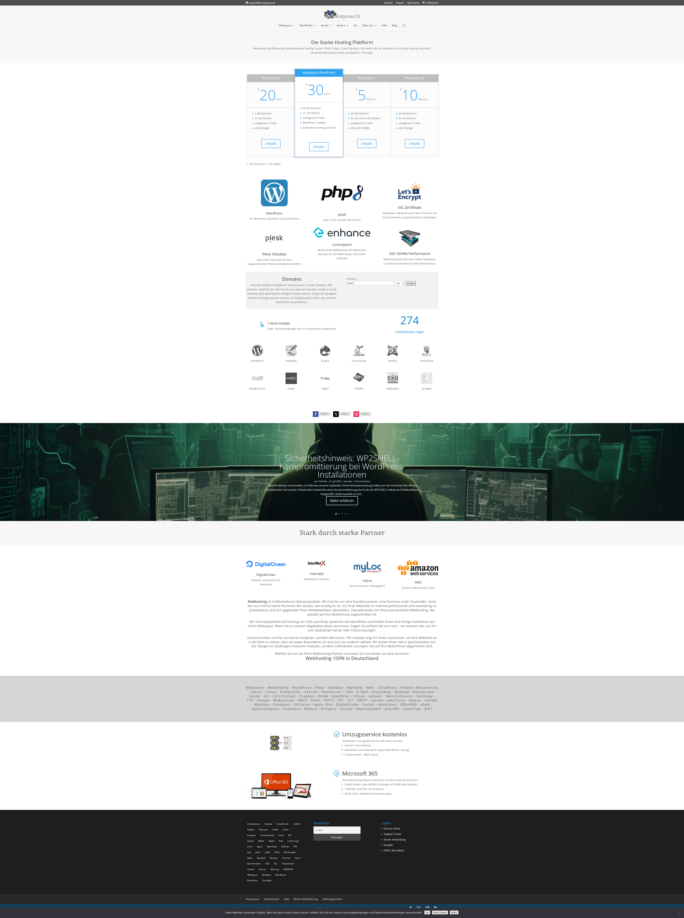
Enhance (251, 835)
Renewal (261, 857)
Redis (250, 857)
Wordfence (280, 874)
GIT (290, 835)
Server (324, 25)
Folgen (324, 413)
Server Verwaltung (395, 839)
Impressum (252, 899)
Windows (266, 874)
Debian (250, 829)
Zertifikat (267, 880)
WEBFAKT (288, 869)
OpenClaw (272, 846)
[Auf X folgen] (336, 414)
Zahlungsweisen (332, 899)
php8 (267, 852)
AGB (286, 899)
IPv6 (281, 840)
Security (347, 481)
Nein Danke (440, 912)
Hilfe (384, 25)
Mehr (454, 912)
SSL (355, 25)
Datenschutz (271, 899)
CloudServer (282, 823)
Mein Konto (413, 3)
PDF (295, 846)
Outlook (285, 846)
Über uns (367, 25)
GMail (261, 840)
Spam (297, 857)
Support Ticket (392, 834)
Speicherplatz (254, 863)
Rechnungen (290, 852)
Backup (268, 823)
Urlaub (250, 869)
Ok (427, 912)
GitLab (250, 840)
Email (285, 829)
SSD (267, 863)
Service (341, 25)
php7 (257, 852)
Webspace (285, 25)
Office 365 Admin (394, 850)
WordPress (306, 25)
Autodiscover (253, 823)
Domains (263, 829)
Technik (322, 481)
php (249, 852)
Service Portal (392, 828)
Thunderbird (288, 863)
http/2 (271, 840)
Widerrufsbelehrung (306, 899)
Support (400, 3)
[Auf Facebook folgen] (315, 414)
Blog (394, 25)
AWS (418, 582)
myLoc (367, 580)
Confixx (296, 823)
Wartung (275, 869)
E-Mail (275, 829)
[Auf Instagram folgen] (356, 414)
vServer (262, 869)
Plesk (276, 852)
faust (281, 835)
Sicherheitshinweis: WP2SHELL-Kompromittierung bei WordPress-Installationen (342, 466)
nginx (259, 846)
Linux (249, 846)
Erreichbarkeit (267, 835)
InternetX (316, 574)
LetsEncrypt (293, 840)
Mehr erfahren (342, 500)
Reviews (274, 857)
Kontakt (388, 3)
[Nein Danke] (679, 913)
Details (271, 143)
